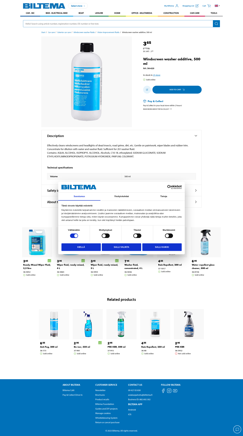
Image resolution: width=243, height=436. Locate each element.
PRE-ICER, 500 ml (116, 346)
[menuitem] (30, 13)
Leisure (99, 13)
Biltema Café (68, 390)
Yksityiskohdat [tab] (121, 196)
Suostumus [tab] (79, 196)
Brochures (100, 394)
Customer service (106, 384)
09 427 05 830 (134, 390)
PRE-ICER (179, 346)
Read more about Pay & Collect (156, 109)
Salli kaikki (162, 247)
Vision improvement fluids (108, 32)
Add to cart (175, 89)
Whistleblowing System (106, 417)
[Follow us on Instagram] (169, 391)
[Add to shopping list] (147, 90)
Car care (194, 13)
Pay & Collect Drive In (73, 394)
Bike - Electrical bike (57, 13)
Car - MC (30, 13)
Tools (214, 13)
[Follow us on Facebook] (163, 391)
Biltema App (135, 404)
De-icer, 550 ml (82, 346)
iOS (129, 414)
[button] (217, 5)
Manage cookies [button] (103, 413)
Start (43, 32)
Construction (171, 13)
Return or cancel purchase (107, 422)
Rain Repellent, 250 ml (153, 346)
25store (156, 75)
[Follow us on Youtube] (175, 392)
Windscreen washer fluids (84, 32)
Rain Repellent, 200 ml (170, 264)
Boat (81, 13)
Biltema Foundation (104, 404)
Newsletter (100, 390)
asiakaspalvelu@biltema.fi (140, 394)
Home (117, 13)
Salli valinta (121, 247)
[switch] (106, 235)
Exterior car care (64, 32)
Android (132, 409)
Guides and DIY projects (106, 408)
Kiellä (81, 247)
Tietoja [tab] (163, 196)
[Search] (216, 23)
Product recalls (102, 399)
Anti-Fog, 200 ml (49, 346)
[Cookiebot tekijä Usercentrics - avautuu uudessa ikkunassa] (169, 187)
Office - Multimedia (141, 13)
